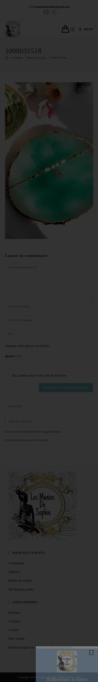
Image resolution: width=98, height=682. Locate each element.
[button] (91, 610)
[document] (49, 341)
